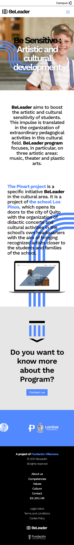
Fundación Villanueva (44, 454)
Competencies (37, 479)
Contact (37, 493)
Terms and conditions (37, 513)
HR (42, 498)
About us (37, 474)
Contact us (37, 392)
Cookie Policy (37, 518)
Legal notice (37, 508)
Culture (37, 488)
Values (37, 483)
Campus (64, 3)
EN (37, 498)
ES (31, 498)
